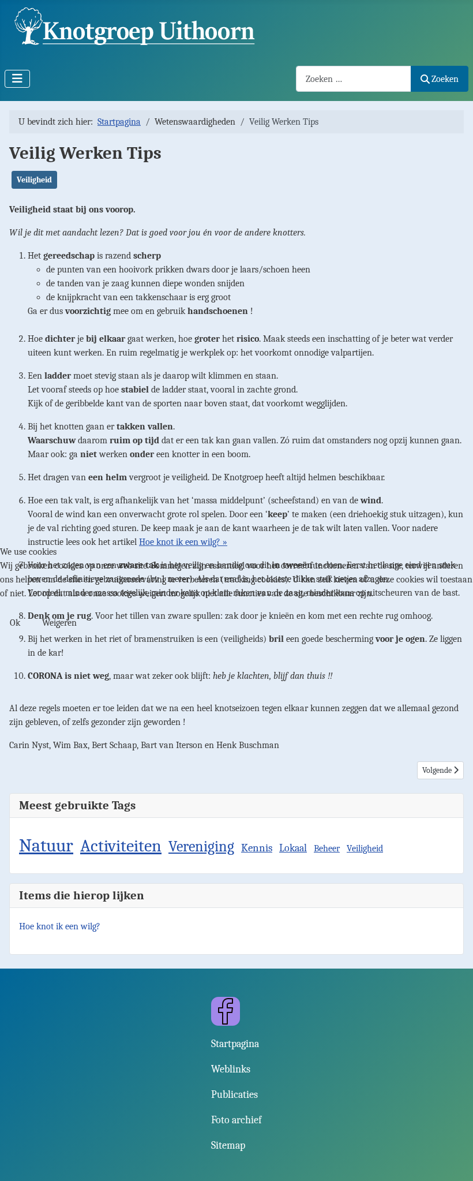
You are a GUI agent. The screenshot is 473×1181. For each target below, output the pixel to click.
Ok (15, 623)
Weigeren (59, 623)
